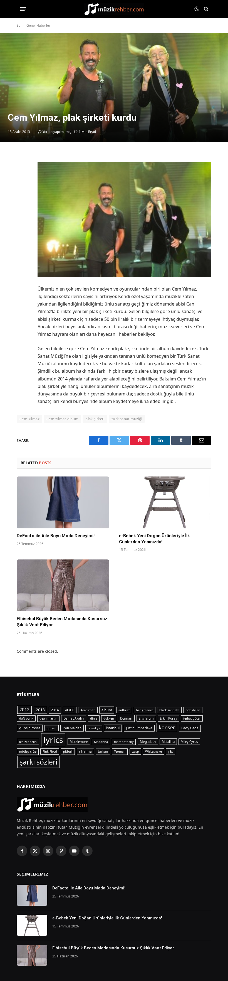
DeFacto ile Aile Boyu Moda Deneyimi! (56, 535)
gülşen (51, 728)
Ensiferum (146, 718)
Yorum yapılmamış (57, 131)
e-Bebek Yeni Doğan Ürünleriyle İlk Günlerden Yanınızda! (154, 538)
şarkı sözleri (38, 761)
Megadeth (148, 742)
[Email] (22, 223)
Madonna (101, 742)
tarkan (103, 751)
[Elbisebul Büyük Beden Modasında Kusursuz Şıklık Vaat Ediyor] (63, 585)
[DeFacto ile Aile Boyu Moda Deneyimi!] (63, 502)
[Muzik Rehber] (114, 9)
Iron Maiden (72, 728)
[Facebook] (22, 172)
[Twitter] (22, 184)
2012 (24, 710)
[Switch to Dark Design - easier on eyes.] (196, 8)
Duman (126, 718)
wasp (135, 751)
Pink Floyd (50, 751)
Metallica (168, 742)
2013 (40, 709)
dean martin (48, 718)
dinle (93, 718)
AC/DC (69, 710)
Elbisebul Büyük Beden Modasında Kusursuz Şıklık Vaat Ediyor (62, 621)
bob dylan (192, 710)
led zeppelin (28, 742)
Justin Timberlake (139, 728)
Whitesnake (153, 751)
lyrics (53, 739)
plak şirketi (95, 418)
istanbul (113, 727)
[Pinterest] (22, 210)
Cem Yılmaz (29, 418)
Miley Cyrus (189, 742)
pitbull (68, 751)
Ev (18, 25)
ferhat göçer (191, 718)
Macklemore (79, 742)
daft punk (26, 718)
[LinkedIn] (22, 197)
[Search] (206, 9)
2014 (55, 710)
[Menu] (23, 9)
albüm (106, 709)
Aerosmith (87, 710)
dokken (108, 718)
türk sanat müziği (126, 418)
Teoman (119, 751)
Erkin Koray (168, 718)
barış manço (144, 710)
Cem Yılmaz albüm (62, 418)
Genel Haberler (38, 25)
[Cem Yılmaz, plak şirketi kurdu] (114, 87)
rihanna (85, 751)
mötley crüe (27, 751)
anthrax (124, 710)
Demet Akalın (73, 718)
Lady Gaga (190, 728)
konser (167, 727)
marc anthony (123, 742)
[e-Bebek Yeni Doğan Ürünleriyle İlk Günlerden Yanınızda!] (165, 502)
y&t (170, 751)
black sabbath (169, 710)
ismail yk (94, 728)
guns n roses (29, 727)
